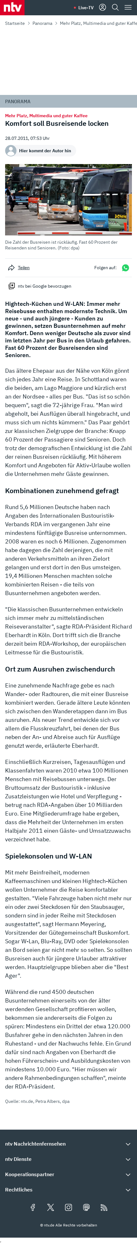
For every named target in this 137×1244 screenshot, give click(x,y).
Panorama (42, 23)
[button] (68, 207)
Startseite (15, 23)
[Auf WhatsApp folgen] (125, 267)
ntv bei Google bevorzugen (44, 286)
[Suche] (115, 7)
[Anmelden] (102, 7)
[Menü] (128, 7)
